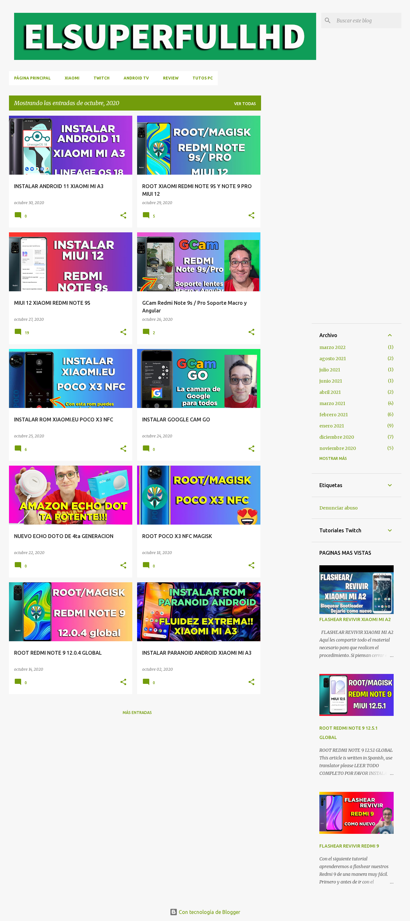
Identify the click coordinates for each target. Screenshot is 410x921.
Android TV (136, 78)
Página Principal (32, 78)
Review (170, 78)
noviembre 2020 (337, 448)
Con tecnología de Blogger (208, 912)
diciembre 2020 (336, 437)
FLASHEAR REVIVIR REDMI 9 (349, 846)
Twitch (102, 78)
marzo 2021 (332, 403)
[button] (123, 216)
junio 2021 (330, 381)
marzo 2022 (332, 347)
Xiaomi (72, 78)
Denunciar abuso (338, 508)
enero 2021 (331, 426)
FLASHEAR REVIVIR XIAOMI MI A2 (355, 619)
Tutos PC (203, 78)
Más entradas (137, 712)
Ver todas (245, 104)
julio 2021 (329, 370)
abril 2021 (330, 392)
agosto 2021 (332, 358)
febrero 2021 (333, 415)
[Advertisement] (286, 212)
